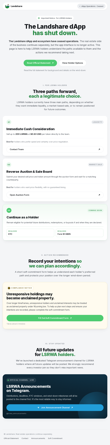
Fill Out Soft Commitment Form (53, 318)
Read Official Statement (38, 63)
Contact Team (17, 149)
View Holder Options (72, 63)
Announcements (38, 438)
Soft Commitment (55, 438)
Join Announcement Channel (55, 407)
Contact (25, 438)
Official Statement (11, 438)
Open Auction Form (19, 195)
